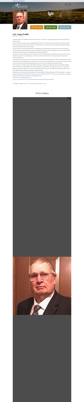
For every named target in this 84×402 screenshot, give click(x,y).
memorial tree (26, 83)
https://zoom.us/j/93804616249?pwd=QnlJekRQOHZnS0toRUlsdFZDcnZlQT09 (29, 79)
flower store (43, 83)
